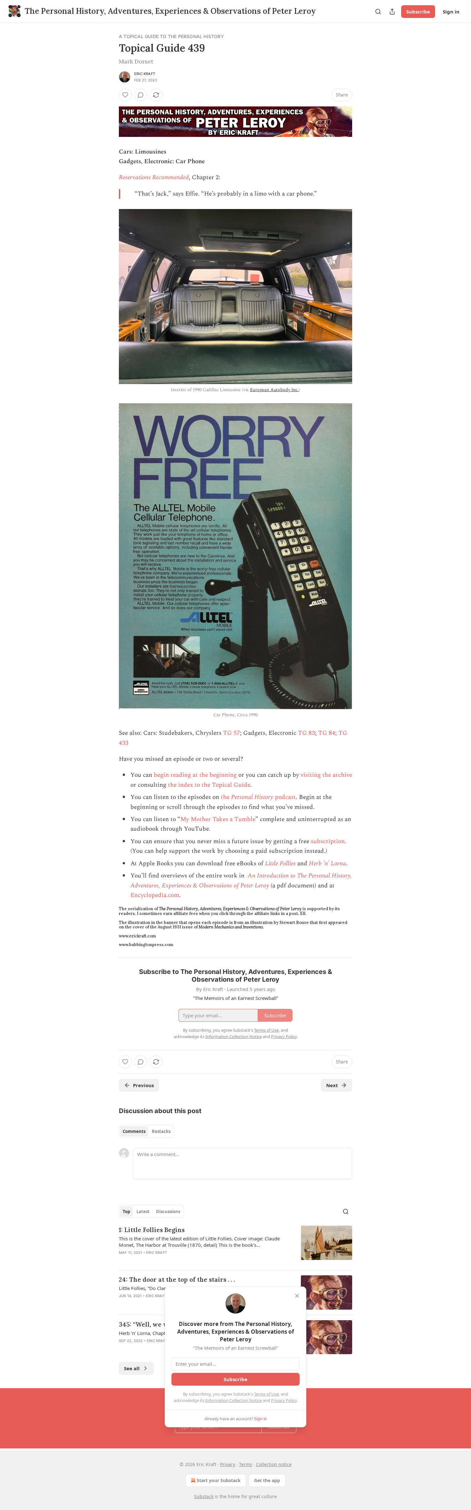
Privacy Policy (284, 1400)
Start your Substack (219, 1480)
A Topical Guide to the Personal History (171, 36)
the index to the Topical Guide (209, 785)
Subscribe (418, 11)
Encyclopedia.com (154, 895)
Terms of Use (266, 1394)
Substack (203, 1496)
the (226, 797)
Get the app (267, 1480)
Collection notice (274, 1464)
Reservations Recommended (154, 177)
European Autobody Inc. (274, 389)
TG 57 (231, 733)
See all (132, 1368)
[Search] (378, 11)
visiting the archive (326, 775)
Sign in (451, 11)
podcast (284, 797)
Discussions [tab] (168, 1211)
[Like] (125, 94)
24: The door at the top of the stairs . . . (177, 1279)
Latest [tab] (143, 1211)
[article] (235, 1245)
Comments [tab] (134, 1131)
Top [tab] (126, 1211)
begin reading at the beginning (195, 775)
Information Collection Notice (233, 1400)
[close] (297, 1296)
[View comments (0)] (140, 94)
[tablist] (146, 1131)
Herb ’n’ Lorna (327, 863)
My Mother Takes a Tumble (217, 819)
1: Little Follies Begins (152, 1230)
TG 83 (306, 733)
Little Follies (280, 863)
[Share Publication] (392, 11)
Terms (245, 1464)
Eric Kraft (144, 73)
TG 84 (326, 733)
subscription (328, 841)
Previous (143, 1085)
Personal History (252, 797)
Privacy (227, 1464)
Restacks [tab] (161, 1131)
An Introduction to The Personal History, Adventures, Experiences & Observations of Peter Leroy (241, 880)
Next (332, 1085)
